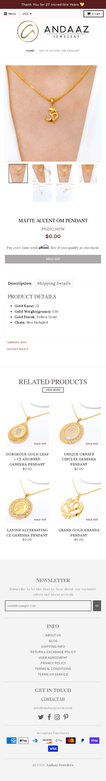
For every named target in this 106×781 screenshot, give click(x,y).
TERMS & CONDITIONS (53, 669)
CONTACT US (53, 699)
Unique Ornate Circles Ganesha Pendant (79, 459)
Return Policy (18, 349)
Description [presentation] (20, 283)
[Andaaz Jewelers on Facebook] (49, 717)
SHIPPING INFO (53, 646)
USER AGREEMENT (53, 658)
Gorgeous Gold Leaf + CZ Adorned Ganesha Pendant (27, 459)
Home (30, 50)
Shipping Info (17, 342)
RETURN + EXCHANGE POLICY (53, 652)
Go (97, 605)
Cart (96, 14)
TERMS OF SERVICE (53, 674)
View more (53, 390)
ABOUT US (53, 635)
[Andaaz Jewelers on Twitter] (41, 717)
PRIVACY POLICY (53, 663)
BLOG (53, 641)
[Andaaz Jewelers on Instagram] (57, 717)
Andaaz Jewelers (59, 765)
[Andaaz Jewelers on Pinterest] (66, 717)
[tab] (19, 282)
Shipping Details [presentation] (54, 283)
